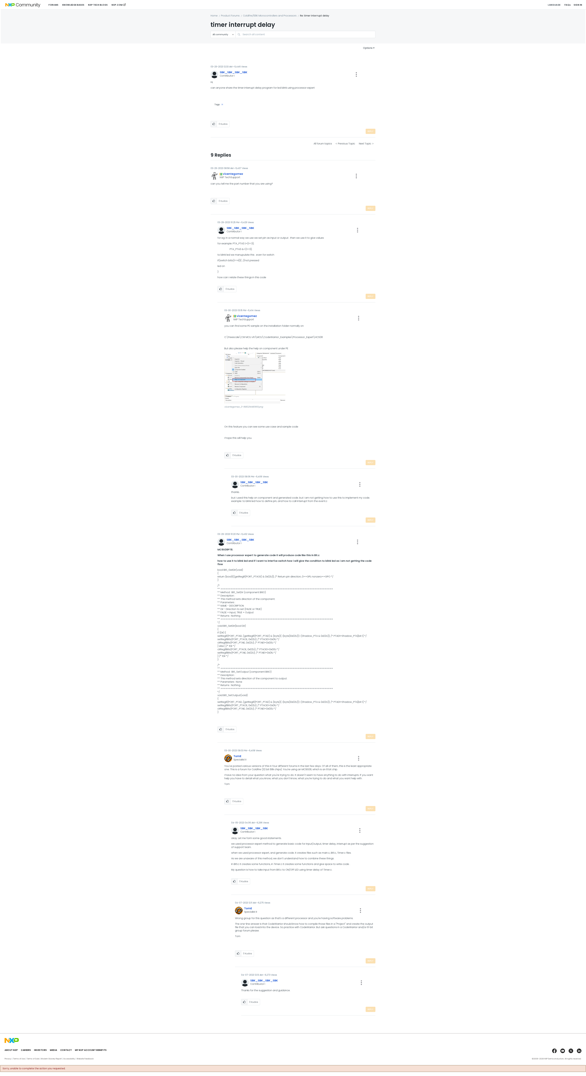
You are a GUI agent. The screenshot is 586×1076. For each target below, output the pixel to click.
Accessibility (69, 1059)
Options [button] (368, 48)
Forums (53, 4)
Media (53, 1050)
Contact (66, 1050)
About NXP (11, 1050)
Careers (26, 1050)
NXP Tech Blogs (98, 4)
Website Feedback (85, 1059)
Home (214, 15)
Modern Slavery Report (51, 1059)
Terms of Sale (33, 1059)
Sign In (578, 4)
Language (554, 4)
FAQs (567, 4)
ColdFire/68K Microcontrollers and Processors (270, 15)
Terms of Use (19, 1059)
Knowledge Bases (73, 4)
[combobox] (305, 34)
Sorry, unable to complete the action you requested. (34, 1068)
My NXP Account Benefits (91, 1050)
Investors (40, 1050)
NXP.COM (117, 4)
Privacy (8, 1059)
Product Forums (230, 15)
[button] (356, 74)
